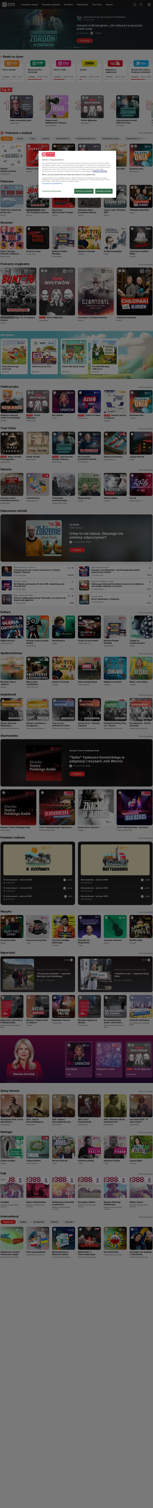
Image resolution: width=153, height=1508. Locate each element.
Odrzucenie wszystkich (84, 191)
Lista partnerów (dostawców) (52, 183)
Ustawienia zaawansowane (51, 191)
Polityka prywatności (100, 171)
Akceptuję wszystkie (104, 191)
